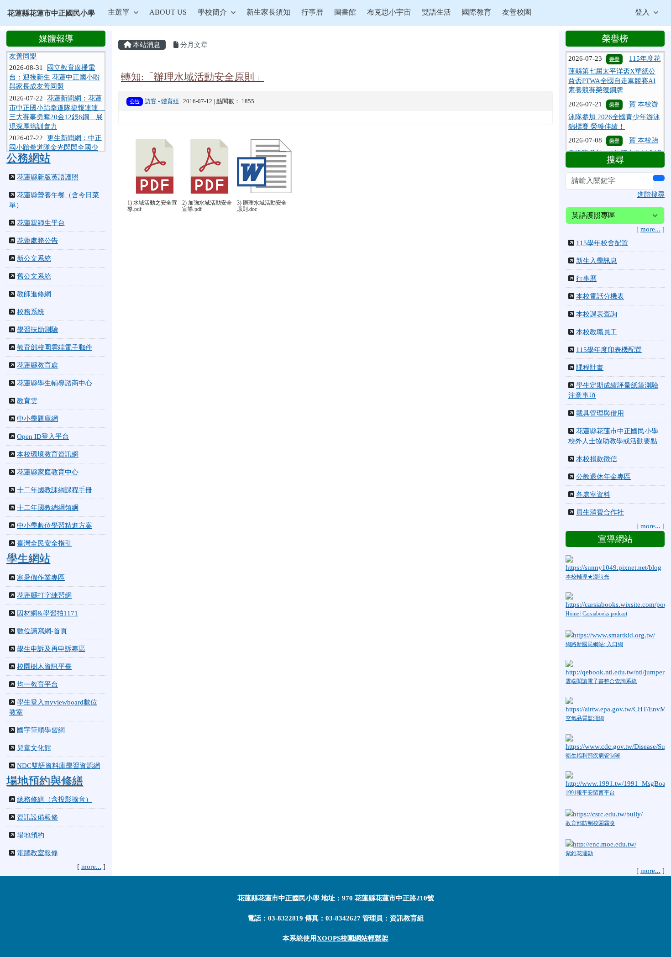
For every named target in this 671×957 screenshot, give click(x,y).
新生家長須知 (268, 12)
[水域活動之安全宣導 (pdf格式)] (154, 166)
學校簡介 (212, 12)
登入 (642, 12)
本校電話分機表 (600, 296)
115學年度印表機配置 (609, 349)
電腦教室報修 (37, 853)
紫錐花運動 (579, 853)
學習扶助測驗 (37, 329)
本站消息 (145, 44)
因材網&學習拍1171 (47, 613)
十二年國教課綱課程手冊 (54, 490)
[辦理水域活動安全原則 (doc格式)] (264, 166)
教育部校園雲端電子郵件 (54, 347)
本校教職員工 (596, 332)
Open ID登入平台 (43, 436)
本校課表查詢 (596, 314)
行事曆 (312, 12)
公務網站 (28, 158)
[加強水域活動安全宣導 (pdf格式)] (209, 166)
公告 (135, 101)
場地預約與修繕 (44, 781)
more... (91, 866)
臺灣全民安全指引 (44, 543)
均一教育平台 (37, 684)
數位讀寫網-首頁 (42, 631)
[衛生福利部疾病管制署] (615, 742)
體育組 (170, 101)
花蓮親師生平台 (41, 222)
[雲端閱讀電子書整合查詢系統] (615, 668)
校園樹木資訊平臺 (44, 666)
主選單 (119, 12)
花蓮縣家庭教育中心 (48, 472)
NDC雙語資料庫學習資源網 (58, 765)
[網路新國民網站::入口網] (610, 634)
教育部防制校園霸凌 (590, 823)
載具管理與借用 (600, 413)
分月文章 (193, 44)
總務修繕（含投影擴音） (54, 799)
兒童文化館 (34, 748)
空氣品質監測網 (585, 718)
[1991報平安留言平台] (615, 779)
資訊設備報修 (37, 817)
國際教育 (476, 12)
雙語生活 (436, 12)
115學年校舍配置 (602, 243)
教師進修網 (34, 294)
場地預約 (30, 835)
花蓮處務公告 (37, 240)
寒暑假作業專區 (41, 577)
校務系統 (30, 311)
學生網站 (28, 558)
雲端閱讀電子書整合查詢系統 (601, 681)
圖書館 (345, 12)
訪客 (151, 101)
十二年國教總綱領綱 (48, 507)
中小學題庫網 (37, 418)
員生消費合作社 (600, 512)
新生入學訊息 (596, 260)
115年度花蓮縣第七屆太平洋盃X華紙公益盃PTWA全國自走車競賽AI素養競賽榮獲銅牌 (614, 58)
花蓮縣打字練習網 (44, 595)
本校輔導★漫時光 (587, 576)
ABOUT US (168, 12)
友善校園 (516, 12)
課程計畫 (589, 367)
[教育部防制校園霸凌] (604, 813)
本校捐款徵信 (596, 459)
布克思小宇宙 (389, 12)
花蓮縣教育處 (37, 365)
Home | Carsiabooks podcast (596, 613)
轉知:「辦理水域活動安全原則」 (192, 77)
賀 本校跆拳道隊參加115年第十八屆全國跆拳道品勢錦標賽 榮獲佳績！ (614, 135)
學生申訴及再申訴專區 (51, 648)
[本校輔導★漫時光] (615, 563)
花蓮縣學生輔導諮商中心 (54, 383)
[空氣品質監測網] (615, 705)
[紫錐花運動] (601, 843)
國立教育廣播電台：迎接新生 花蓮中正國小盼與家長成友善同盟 (54, 63)
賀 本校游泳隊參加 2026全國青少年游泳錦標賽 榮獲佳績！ (614, 99)
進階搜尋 (651, 194)
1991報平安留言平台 (590, 792)
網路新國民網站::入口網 (594, 644)
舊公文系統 (34, 276)
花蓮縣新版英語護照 (48, 177)
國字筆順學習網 (41, 730)
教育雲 (27, 401)
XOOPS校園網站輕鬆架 (352, 938)
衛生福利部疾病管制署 (593, 755)
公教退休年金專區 (603, 476)
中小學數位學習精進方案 (54, 525)
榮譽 (614, 88)
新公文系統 (34, 258)
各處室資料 (593, 494)
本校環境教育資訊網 (48, 454)
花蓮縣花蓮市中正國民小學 (51, 13)
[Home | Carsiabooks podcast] (615, 600)
